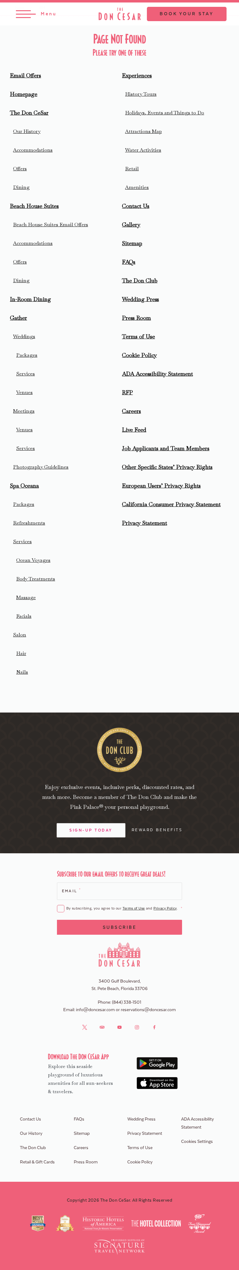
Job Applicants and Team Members (165, 448)
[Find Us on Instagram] (136, 1027)
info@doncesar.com (95, 1010)
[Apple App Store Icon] (157, 1083)
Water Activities (143, 150)
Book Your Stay (187, 14)
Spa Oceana (24, 485)
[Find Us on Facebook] (154, 1027)
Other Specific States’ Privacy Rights (167, 466)
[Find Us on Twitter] (84, 1027)
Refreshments (29, 523)
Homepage (23, 94)
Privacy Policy (164, 908)
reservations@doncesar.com (148, 1010)
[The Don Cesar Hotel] (120, 14)
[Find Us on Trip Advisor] (102, 1027)
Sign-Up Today (91, 830)
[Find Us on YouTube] (119, 1027)
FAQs (128, 261)
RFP (127, 392)
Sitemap (132, 243)
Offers (20, 168)
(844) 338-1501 (126, 1002)
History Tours (141, 94)
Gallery (131, 224)
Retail (132, 168)
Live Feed (134, 429)
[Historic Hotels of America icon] (103, 1223)
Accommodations (33, 150)
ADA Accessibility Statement (157, 373)
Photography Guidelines (40, 467)
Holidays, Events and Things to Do (164, 112)
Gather (18, 317)
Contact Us (135, 205)
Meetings (24, 411)
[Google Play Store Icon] (157, 1063)
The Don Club (139, 280)
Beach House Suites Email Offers (50, 224)
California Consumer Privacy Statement (171, 504)
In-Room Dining (30, 299)
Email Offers (25, 75)
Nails (22, 672)
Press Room (136, 317)
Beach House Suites (34, 205)
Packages (26, 355)
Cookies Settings (197, 1141)
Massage (26, 597)
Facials (23, 616)
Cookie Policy (139, 355)
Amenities (137, 187)
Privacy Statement (144, 522)
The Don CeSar (29, 112)
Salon (19, 634)
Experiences (137, 75)
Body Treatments (35, 578)
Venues (24, 392)
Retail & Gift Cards (37, 1162)
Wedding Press (140, 299)
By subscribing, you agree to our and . (124, 908)
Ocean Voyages (33, 560)
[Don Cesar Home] (120, 954)
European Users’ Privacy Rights (161, 485)
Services (25, 373)
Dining (21, 187)
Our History (26, 131)
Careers (131, 411)
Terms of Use (138, 336)
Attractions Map (143, 131)
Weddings (24, 336)
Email (71, 890)
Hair (21, 653)
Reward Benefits (157, 830)
